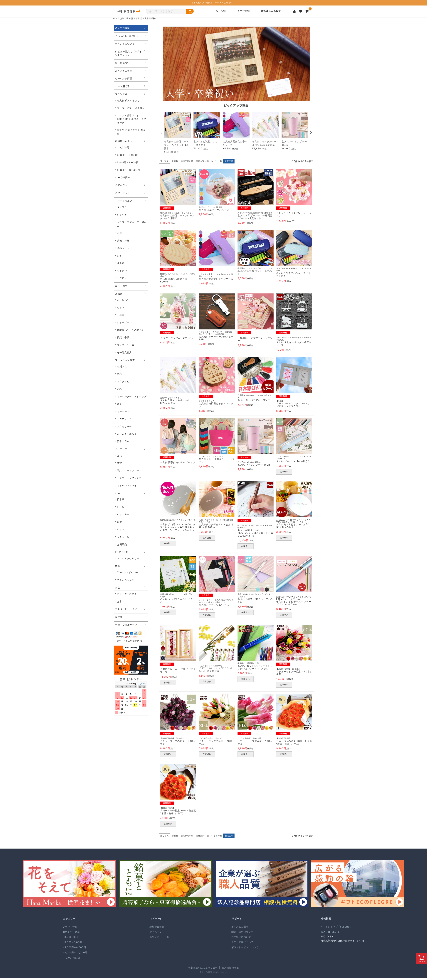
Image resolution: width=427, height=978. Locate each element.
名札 (119, 388)
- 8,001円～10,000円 (75, 952)
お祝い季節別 (126, 18)
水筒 (119, 233)
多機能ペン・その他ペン (130, 329)
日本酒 (120, 499)
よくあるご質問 (123, 70)
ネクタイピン (124, 381)
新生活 (139, 18)
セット (120, 307)
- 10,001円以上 (71, 957)
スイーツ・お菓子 (127, 593)
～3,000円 (123, 147)
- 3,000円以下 (71, 937)
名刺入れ (122, 366)
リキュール (123, 536)
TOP (115, 18)
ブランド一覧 (70, 926)
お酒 (117, 493)
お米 (119, 601)
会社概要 (326, 918)
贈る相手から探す (271, 11)
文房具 (118, 293)
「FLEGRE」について (127, 35)
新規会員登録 (156, 926)
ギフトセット (122, 192)
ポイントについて (125, 43)
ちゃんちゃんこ (125, 579)
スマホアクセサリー (128, 558)
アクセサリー (124, 426)
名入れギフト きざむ (128, 100)
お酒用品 (122, 544)
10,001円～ (123, 177)
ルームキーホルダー (128, 433)
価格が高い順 (187, 161)
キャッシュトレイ (127, 485)
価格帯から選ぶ (123, 141)
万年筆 (120, 314)
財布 (119, 373)
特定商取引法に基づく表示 (203, 967)
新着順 (175, 161)
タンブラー (123, 207)
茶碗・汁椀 (123, 240)
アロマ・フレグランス (129, 477)
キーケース (123, 411)
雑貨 (119, 462)
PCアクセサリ (123, 552)
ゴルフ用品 (121, 285)
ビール (120, 506)
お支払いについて (241, 937)
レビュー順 (216, 161)
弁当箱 (120, 263)
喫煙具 (118, 616)
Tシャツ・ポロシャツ (129, 572)
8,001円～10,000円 (128, 169)
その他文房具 (124, 352)
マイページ (156, 918)
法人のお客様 (122, 27)
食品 (117, 587)
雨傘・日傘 (123, 441)
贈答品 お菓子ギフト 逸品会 (131, 131)
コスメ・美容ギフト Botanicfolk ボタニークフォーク (131, 119)
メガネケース (124, 418)
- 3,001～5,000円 (73, 942)
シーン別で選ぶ (123, 86)
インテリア (121, 449)
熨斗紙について (123, 62)
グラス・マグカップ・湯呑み (131, 224)
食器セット (123, 248)
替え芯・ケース (125, 344)
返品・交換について (242, 942)
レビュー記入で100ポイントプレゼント (128, 53)
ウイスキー (123, 514)
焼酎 (119, 521)
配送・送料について (242, 931)
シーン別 (221, 11)
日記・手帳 (123, 337)
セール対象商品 (123, 78)
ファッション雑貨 (125, 360)
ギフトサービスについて (244, 947)
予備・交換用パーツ (126, 624)
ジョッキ (122, 214)
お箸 (119, 255)
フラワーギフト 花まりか (131, 107)
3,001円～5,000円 (128, 154)
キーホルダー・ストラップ (131, 396)
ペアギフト (121, 185)
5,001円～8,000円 (128, 162)
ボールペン (123, 299)
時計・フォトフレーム (129, 470)
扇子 (119, 403)
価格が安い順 (202, 161)
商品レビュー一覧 (159, 937)
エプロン (122, 278)
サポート (237, 918)
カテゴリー (69, 918)
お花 (119, 455)
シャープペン (124, 322)
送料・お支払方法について (129, 641)
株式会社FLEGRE (330, 931)
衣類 (117, 566)
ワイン (120, 529)
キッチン (122, 270)
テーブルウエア (123, 200)
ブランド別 (121, 94)
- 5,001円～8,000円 (74, 947)
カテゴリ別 (243, 11)
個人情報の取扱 (230, 967)
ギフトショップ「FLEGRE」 (336, 926)
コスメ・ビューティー (127, 609)
